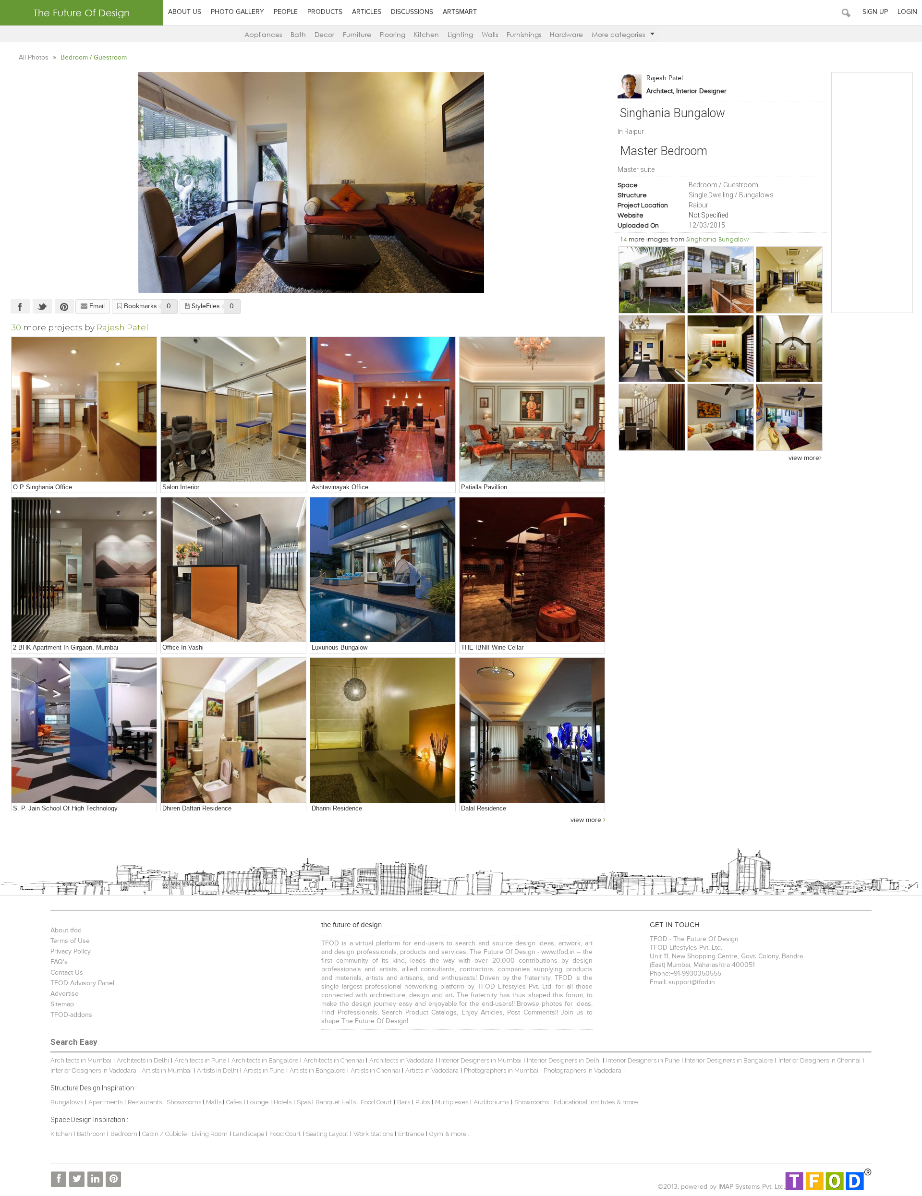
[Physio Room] (233, 409)
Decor (324, 34)
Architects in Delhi (143, 1060)
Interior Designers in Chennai (819, 1060)
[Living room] (652, 417)
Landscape (248, 1133)
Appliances (263, 34)
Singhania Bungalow (717, 239)
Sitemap (62, 1004)
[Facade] (652, 280)
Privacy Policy (70, 951)
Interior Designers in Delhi (564, 1060)
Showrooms (185, 1102)
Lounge (257, 1102)
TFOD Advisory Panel (82, 983)
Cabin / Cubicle (165, 1133)
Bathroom (92, 1133)
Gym (436, 1133)
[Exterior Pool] (382, 569)
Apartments (105, 1102)
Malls (214, 1102)
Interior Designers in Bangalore (729, 1060)
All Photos (34, 57)
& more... (629, 1102)
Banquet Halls (336, 1102)
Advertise (64, 994)
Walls (490, 34)
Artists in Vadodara (432, 1070)
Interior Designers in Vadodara (93, 1070)
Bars (403, 1102)
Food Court (376, 1102)
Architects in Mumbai (80, 1060)
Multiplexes (451, 1102)
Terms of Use (70, 941)
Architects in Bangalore (264, 1060)
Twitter (42, 306)
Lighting (460, 34)
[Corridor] (532, 730)
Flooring (392, 34)
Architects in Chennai (333, 1060)
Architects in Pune (200, 1060)
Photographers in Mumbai (501, 1070)
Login (907, 12)
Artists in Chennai (375, 1070)
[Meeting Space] (84, 730)
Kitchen (426, 34)
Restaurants (145, 1102)
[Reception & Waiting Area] (84, 409)
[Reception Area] (233, 569)
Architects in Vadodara (401, 1060)
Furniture (357, 34)
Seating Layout (327, 1133)
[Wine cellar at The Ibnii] (532, 569)
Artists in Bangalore (317, 1070)
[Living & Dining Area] (84, 569)
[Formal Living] (789, 280)
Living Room (210, 1133)
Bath (298, 34)
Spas (304, 1102)
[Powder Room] (233, 730)
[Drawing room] (721, 348)
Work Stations (373, 1133)
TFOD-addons (71, 1015)
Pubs (422, 1102)
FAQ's (59, 962)
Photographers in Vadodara (582, 1070)
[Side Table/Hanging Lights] (382, 730)
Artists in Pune (263, 1070)
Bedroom (124, 1133)
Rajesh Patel (664, 78)
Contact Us (66, 972)
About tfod (66, 930)
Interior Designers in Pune (642, 1060)
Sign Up (875, 12)
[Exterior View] (721, 280)
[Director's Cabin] (382, 409)
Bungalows (66, 1102)
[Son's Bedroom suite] (789, 417)
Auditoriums (491, 1102)
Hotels (282, 1102)
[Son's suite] (721, 417)
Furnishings (524, 34)
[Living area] (652, 348)
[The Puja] (789, 348)
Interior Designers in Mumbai (480, 1060)
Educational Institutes (584, 1102)
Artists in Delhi (217, 1070)
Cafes (234, 1102)
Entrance (411, 1133)
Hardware (566, 34)
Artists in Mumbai (167, 1070)
